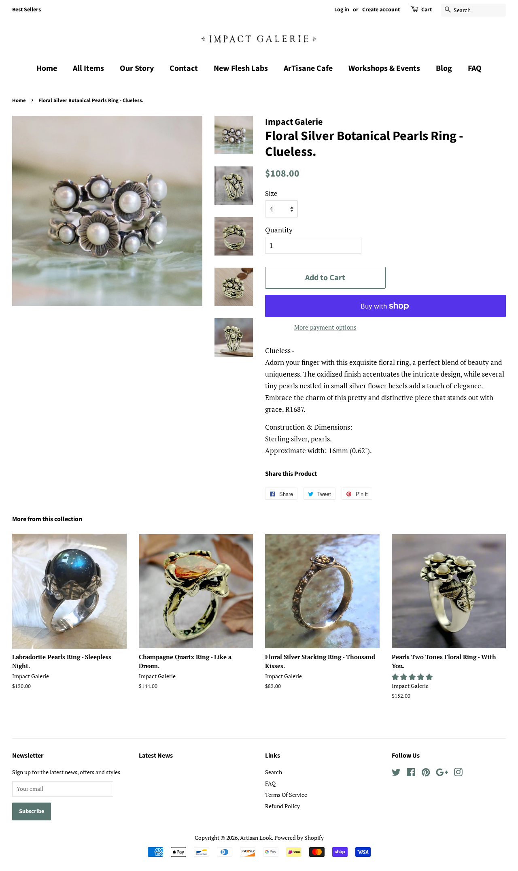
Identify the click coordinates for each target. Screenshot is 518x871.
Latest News (156, 755)
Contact (184, 68)
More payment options (325, 327)
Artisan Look (256, 837)
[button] (413, 676)
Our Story (137, 68)
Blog (444, 68)
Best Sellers (26, 10)
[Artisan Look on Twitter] (396, 773)
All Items (88, 68)
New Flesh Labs (241, 68)
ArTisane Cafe (308, 68)
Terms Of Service (286, 795)
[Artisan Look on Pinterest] (425, 773)
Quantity (279, 229)
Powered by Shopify (299, 837)
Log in (341, 10)
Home (46, 68)
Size (271, 193)
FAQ (475, 68)
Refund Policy (282, 806)
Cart (426, 10)
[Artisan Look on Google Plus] (442, 773)
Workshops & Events (384, 68)
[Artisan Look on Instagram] (458, 773)
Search (273, 772)
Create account (381, 10)
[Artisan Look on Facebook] (411, 773)
